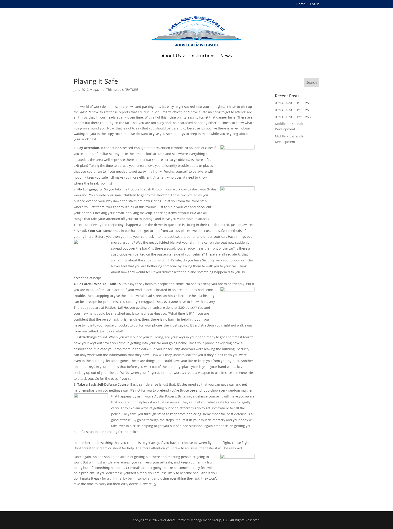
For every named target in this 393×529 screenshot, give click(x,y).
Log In (314, 4)
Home (300, 4)
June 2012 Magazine (89, 89)
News (226, 55)
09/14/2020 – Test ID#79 (293, 103)
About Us (171, 55)
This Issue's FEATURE (122, 89)
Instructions (202, 55)
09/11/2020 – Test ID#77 (293, 117)
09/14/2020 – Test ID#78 (293, 110)
